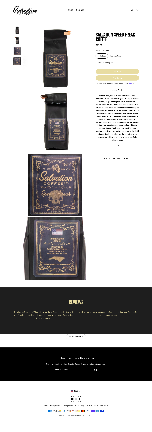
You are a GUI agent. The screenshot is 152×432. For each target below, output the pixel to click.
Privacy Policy (55, 406)
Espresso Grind (115, 56)
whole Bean (102, 56)
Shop (70, 10)
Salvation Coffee (102, 50)
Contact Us (104, 406)
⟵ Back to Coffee (76, 336)
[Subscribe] (95, 369)
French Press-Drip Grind (106, 63)
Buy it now (117, 78)
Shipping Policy (67, 406)
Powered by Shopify (88, 416)
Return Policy (79, 406)
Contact (80, 10)
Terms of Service (92, 406)
